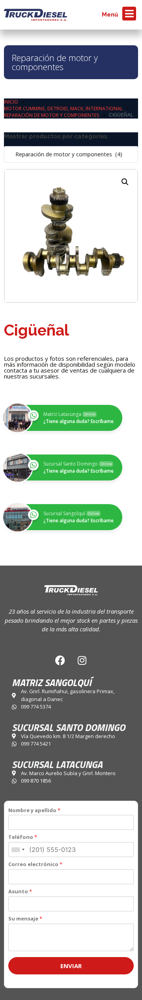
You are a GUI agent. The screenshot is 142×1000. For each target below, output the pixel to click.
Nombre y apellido (34, 810)
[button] (125, 182)
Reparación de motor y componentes (55, 62)
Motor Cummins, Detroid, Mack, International (63, 108)
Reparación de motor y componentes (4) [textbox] (66, 154)
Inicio (11, 101)
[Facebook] (60, 660)
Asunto (20, 891)
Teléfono (22, 837)
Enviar (71, 966)
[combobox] (71, 154)
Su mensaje (25, 918)
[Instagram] (82, 660)
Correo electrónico (35, 864)
